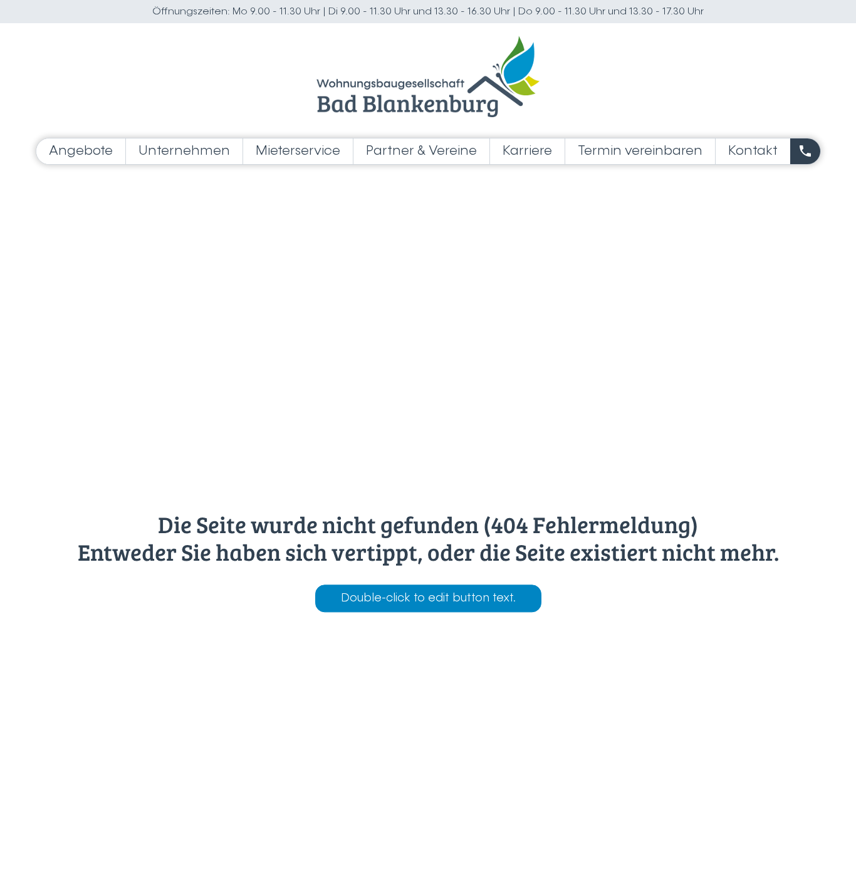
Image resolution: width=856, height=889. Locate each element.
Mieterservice (298, 151)
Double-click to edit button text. (428, 598)
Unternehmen (184, 151)
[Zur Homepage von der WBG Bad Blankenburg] (428, 76)
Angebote (81, 151)
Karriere (527, 151)
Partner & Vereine (421, 151)
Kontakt (753, 151)
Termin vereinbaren (640, 151)
